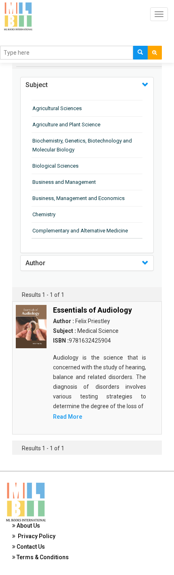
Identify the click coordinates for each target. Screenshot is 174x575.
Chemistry (43, 214)
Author (35, 263)
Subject (36, 85)
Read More (67, 416)
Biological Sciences (55, 166)
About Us (27, 525)
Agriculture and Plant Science (66, 124)
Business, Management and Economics (78, 198)
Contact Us (30, 546)
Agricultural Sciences (57, 108)
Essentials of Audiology (92, 310)
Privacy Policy (35, 536)
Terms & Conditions (42, 557)
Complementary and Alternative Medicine (80, 231)
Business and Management (64, 182)
